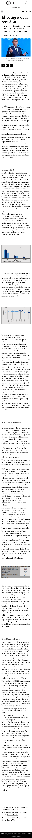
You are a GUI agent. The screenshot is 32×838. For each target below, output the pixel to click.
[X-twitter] (26, 11)
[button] (2, 11)
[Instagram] (29, 11)
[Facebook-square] (23, 11)
